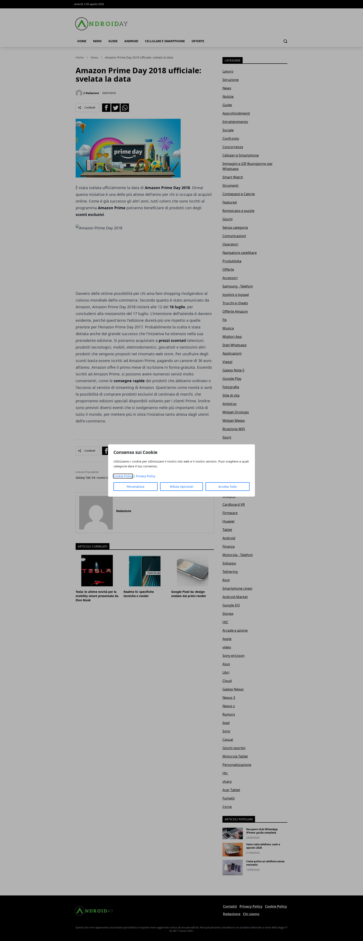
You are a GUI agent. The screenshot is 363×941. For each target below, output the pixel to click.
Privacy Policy (145, 476)
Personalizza (135, 487)
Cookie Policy (123, 476)
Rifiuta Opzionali (181, 487)
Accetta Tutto (227, 487)
